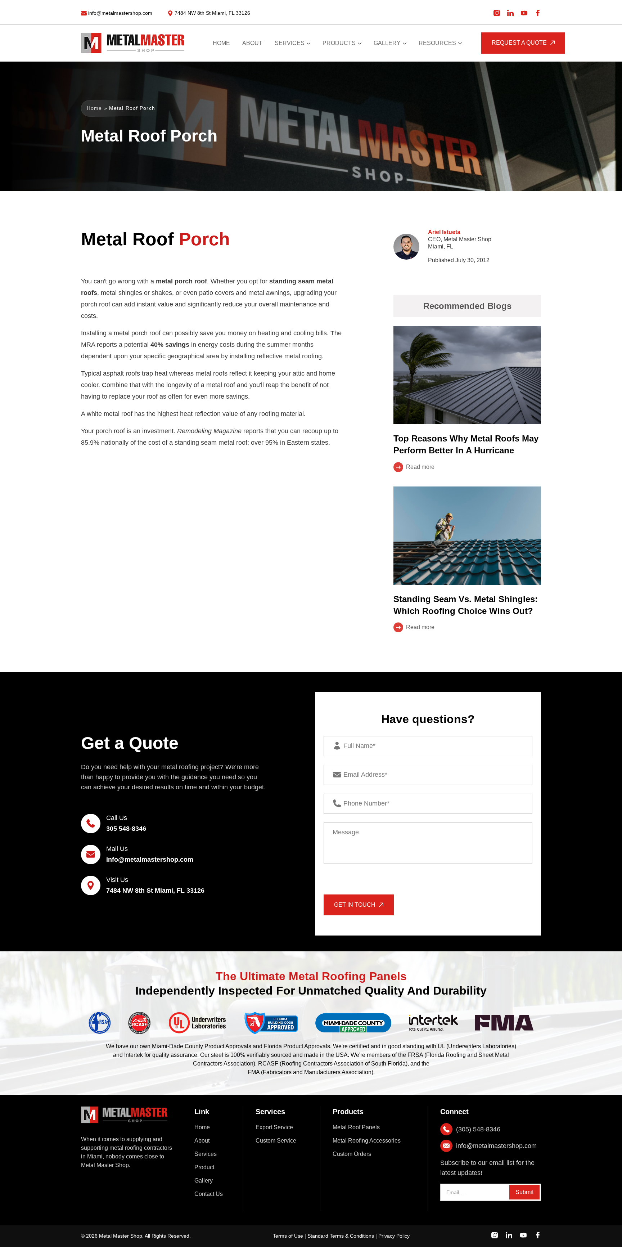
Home (94, 108)
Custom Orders (352, 1154)
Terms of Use (288, 1236)
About (201, 1141)
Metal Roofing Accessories (367, 1141)
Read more (420, 467)
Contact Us (208, 1194)
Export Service (274, 1127)
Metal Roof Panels (356, 1127)
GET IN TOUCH (354, 905)
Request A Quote (519, 43)
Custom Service (276, 1141)
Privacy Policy (394, 1236)
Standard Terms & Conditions (340, 1236)
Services (205, 1154)
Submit (524, 1192)
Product (204, 1167)
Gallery (203, 1181)
